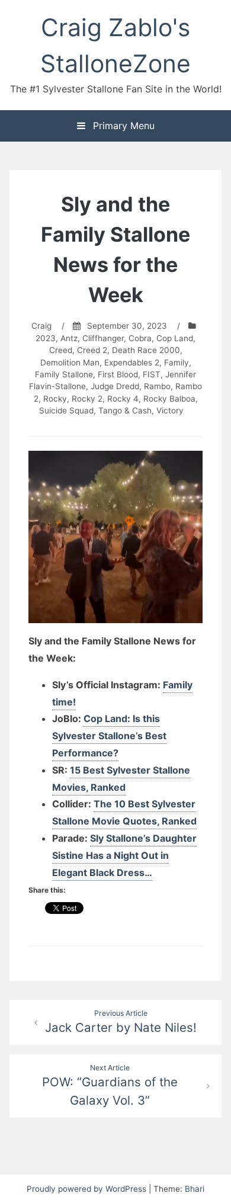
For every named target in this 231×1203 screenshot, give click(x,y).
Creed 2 (92, 350)
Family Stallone (64, 374)
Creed (60, 350)
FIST (152, 374)
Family (176, 362)
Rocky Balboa (169, 398)
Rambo (157, 386)
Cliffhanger (103, 338)
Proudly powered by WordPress (88, 1189)
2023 (46, 338)
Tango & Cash (125, 410)
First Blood (118, 374)
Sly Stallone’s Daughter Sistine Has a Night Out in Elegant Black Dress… (124, 855)
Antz (69, 338)
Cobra (140, 338)
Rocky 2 (87, 398)
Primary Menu (122, 125)
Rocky (55, 398)
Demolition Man (70, 362)
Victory (170, 410)
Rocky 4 (123, 398)
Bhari (194, 1189)
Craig (41, 326)
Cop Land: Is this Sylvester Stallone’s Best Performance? (109, 736)
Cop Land (174, 338)
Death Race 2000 (146, 350)
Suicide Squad (66, 410)
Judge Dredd (115, 386)
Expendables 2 (131, 362)
